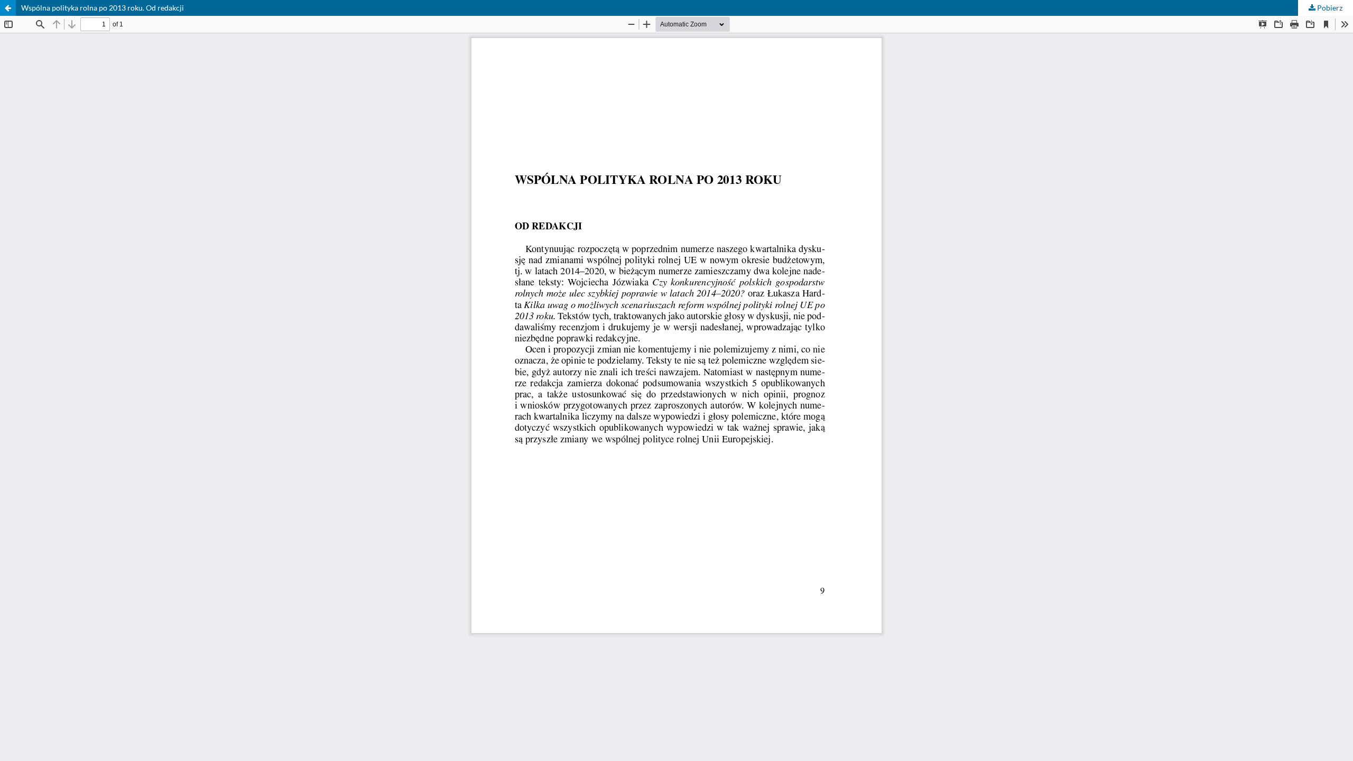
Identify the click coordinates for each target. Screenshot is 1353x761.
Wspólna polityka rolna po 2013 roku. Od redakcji (102, 7)
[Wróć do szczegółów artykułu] (8, 8)
